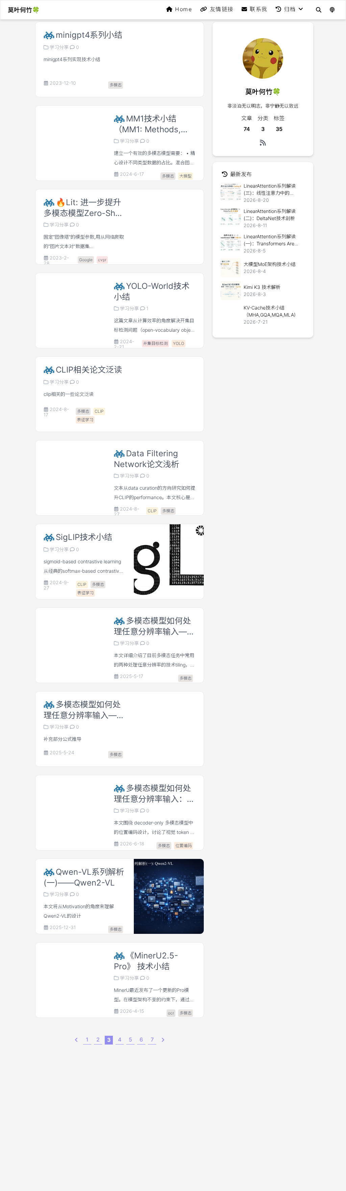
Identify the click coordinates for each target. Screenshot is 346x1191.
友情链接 (221, 9)
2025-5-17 (131, 676)
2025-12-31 (63, 927)
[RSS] (263, 143)
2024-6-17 (132, 174)
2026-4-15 (132, 1011)
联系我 (259, 9)
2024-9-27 (56, 585)
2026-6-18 (132, 843)
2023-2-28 (56, 260)
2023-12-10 (63, 83)
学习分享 (59, 47)
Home (183, 9)
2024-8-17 (56, 412)
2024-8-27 (126, 511)
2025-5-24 (62, 752)
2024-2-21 (124, 344)
